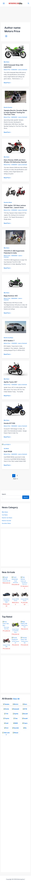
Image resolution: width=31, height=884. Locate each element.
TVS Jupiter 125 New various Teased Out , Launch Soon (15, 206)
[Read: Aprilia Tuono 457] (15, 368)
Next (15, 479)
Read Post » (7, 82)
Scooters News (8, 202)
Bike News (6, 62)
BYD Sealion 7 (9, 341)
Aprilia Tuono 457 (10, 382)
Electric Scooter (8, 107)
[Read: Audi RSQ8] (6, 444)
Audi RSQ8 (8, 451)
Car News (6, 448)
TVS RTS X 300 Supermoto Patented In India (14, 252)
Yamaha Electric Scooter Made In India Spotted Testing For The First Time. (15, 112)
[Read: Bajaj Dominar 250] (15, 282)
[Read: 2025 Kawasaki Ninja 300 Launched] (15, 51)
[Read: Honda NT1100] (15, 409)
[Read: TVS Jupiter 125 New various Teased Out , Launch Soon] (15, 192)
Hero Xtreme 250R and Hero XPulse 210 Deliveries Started (15, 161)
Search (4, 494)
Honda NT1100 (9, 423)
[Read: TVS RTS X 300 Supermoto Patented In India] (15, 237)
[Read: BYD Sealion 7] (15, 327)
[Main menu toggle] (4, 3)
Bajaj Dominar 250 (11, 296)
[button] (28, 3)
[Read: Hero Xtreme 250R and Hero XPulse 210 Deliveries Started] (15, 146)
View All (16, 699)
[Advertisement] (15, 547)
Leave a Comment (22, 69)
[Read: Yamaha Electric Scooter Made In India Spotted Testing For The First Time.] (15, 97)
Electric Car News (8, 337)
